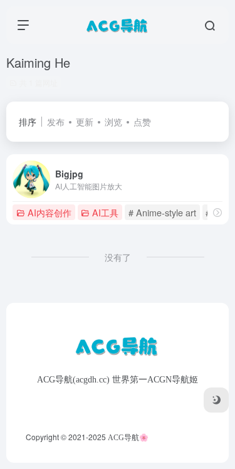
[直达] (217, 212)
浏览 (113, 121)
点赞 (142, 121)
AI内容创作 (49, 212)
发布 (56, 121)
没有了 (118, 257)
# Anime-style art (162, 212)
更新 (84, 121)
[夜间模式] (216, 400)
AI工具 (105, 212)
